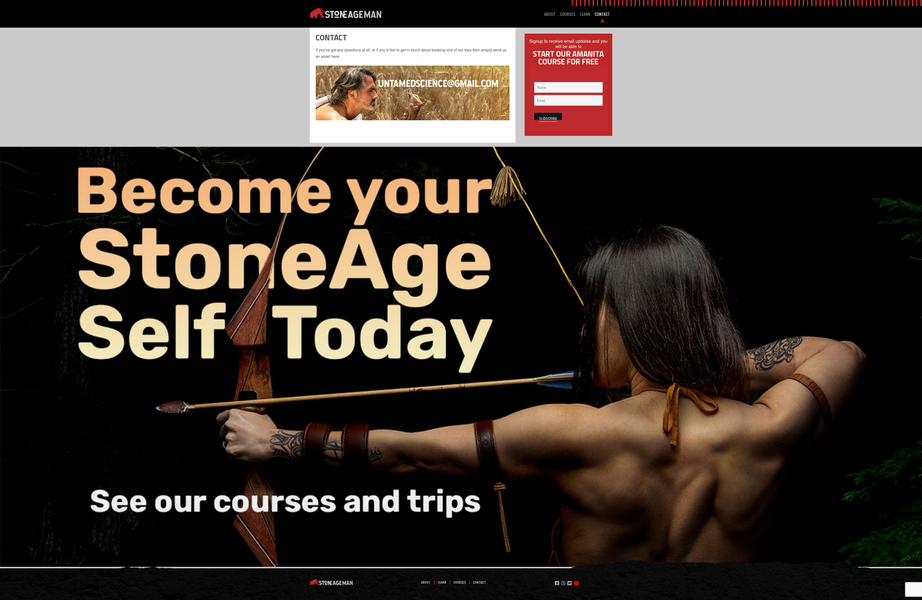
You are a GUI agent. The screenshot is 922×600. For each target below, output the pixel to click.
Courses (459, 582)
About (426, 582)
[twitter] (569, 583)
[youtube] (576, 583)
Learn (442, 582)
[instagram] (563, 583)
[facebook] (557, 583)
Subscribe (548, 118)
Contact (479, 582)
